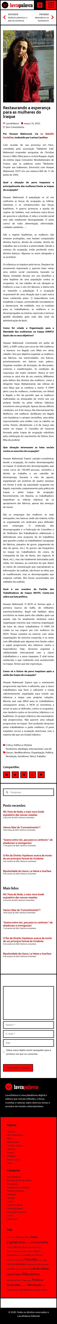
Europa (39, 1254)
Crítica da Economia (16, 1211)
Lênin (11, 1274)
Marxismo (31, 1274)
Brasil (34, 1237)
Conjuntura (12, 1218)
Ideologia (23, 748)
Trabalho (41, 756)
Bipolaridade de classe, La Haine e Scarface (27, 871)
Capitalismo (16, 1242)
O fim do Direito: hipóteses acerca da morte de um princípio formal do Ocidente (27, 857)
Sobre (9, 1163)
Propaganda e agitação (18, 1187)
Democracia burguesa (16, 1251)
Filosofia (11, 1197)
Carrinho (11, 1149)
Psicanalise (13, 1285)
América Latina (23, 1237)
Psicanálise (12, 1183)
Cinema (28, 1243)
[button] (39, 5)
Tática (33, 756)
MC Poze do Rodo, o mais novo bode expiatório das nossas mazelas (23, 813)
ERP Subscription (15, 1134)
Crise (9, 1247)
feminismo (11, 748)
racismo (24, 1285)
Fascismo (11, 1259)
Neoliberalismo (22, 752)
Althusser (11, 1237)
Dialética (29, 1251)
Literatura (11, 1194)
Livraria (10, 1152)
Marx (18, 1274)
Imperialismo (31, 1264)
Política (49, 752)
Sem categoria (14, 1176)
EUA (33, 1255)
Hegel (45, 1260)
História (11, 1264)
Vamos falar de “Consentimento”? (21, 827)
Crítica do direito (15, 1204)
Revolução (11, 756)
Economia (12, 1254)
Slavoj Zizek (13, 1289)
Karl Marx (11, 1268)
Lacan (18, 1269)
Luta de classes (39, 1268)
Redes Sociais (13, 1159)
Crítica (9, 744)
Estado (27, 1254)
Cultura (10, 1201)
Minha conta (13, 1142)
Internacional (36, 748)
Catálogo (11, 1131)
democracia (34, 1247)
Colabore (11, 1156)
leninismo (25, 1269)
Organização (37, 752)
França (40, 1260)
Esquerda (20, 1255)
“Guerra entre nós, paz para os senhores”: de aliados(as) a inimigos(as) (28, 841)
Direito (36, 1251)
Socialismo (23, 756)
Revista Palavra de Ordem (19, 1180)
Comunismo (39, 1242)
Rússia (44, 1285)
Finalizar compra (15, 1145)
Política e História (23, 744)
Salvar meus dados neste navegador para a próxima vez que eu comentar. (28, 1051)
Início (9, 1138)
